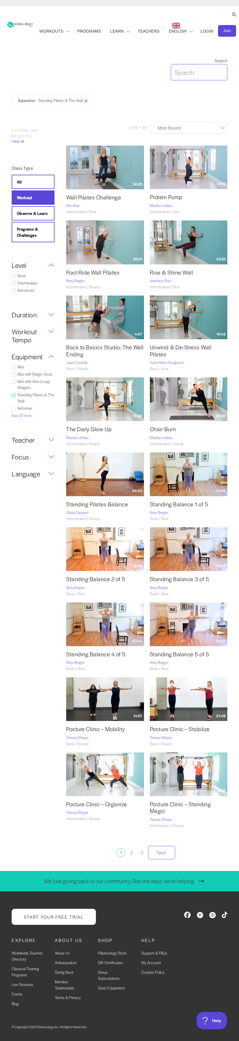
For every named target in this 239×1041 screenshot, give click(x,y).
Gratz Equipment (111, 988)
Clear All (18, 141)
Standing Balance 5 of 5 (179, 654)
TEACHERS (148, 31)
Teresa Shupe (77, 737)
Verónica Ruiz (160, 280)
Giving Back (64, 972)
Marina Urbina (161, 205)
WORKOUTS (51, 31)
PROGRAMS (89, 31)
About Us (62, 953)
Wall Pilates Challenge (93, 197)
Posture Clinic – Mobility (95, 729)
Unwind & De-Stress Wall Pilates (181, 350)
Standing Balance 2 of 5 (95, 579)
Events (17, 994)
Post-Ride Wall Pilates (92, 272)
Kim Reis (73, 205)
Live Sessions (22, 984)
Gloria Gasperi (77, 512)
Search (221, 60)
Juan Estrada (76, 362)
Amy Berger (75, 280)
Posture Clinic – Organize (96, 804)
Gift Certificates (110, 962)
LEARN (117, 31)
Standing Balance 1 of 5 (179, 504)
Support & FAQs (154, 953)
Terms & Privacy (68, 997)
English (178, 31)
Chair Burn (163, 429)
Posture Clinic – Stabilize (180, 729)
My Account (151, 962)
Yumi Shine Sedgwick (167, 362)
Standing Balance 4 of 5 (96, 654)
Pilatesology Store (112, 953)
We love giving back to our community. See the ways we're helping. (119, 881)
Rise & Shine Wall (171, 272)
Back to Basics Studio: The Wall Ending (105, 350)
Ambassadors (66, 962)
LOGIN (207, 31)
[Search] (232, 20)
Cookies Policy (152, 972)
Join (227, 30)
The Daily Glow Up (89, 429)
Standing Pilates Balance (97, 504)
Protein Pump (166, 197)
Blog (15, 1003)
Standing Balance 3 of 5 (179, 579)
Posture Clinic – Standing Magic (180, 807)
